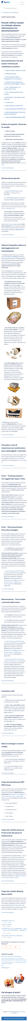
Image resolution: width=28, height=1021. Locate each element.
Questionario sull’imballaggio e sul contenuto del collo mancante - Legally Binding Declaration (14, 582)
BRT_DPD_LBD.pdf (7, 924)
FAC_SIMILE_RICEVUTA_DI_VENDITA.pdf (12, 935)
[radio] (6, 947)
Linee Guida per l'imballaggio (10, 256)
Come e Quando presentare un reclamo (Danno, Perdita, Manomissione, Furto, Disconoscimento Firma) (13, 959)
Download (9, 922)
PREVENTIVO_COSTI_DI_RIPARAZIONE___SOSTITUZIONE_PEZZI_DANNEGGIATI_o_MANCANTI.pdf (14, 930)
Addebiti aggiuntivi (5, 967)
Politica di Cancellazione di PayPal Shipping (11, 956)
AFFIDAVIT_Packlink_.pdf (9, 920)
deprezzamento (20, 229)
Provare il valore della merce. (8, 208)
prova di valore (11, 191)
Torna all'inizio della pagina (7, 168)
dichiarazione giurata (12, 198)
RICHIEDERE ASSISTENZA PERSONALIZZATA (14, 1018)
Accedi (22, 4)
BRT (2, 965)
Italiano (22, 2)
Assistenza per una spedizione (11, 12)
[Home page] (5, 2)
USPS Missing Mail (17, 905)
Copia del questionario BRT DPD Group (15, 571)
